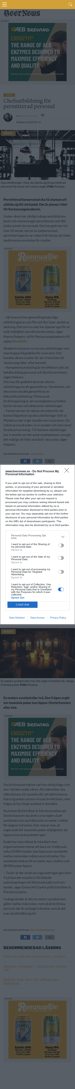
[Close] (67, 471)
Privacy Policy (58, 617)
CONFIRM (22, 604)
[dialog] (37, 544)
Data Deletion (17, 617)
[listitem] (37, 536)
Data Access (37, 617)
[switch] (61, 545)
